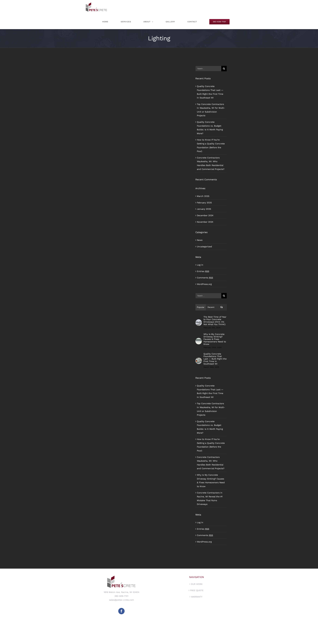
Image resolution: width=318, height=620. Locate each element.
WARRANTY (196, 596)
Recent (211, 307)
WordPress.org (204, 284)
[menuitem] (108, 21)
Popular (200, 307)
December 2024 (205, 215)
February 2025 (204, 202)
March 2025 (203, 196)
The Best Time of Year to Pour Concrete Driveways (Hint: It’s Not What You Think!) (214, 321)
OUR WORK (196, 584)
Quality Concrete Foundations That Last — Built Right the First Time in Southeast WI (215, 359)
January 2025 (204, 209)
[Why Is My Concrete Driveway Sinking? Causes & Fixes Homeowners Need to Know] (198, 339)
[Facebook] (121, 611)
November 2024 (205, 222)
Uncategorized (204, 246)
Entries (203, 271)
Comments (205, 277)
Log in (200, 265)
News (199, 240)
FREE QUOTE (196, 590)
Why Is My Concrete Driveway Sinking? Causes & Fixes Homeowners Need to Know (214, 339)
